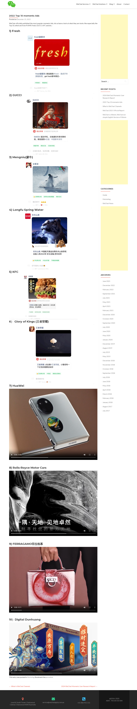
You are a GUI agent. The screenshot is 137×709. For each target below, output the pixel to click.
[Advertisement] (114, 47)
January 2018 (107, 402)
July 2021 (106, 298)
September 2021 (109, 294)
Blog (111, 4)
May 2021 (106, 302)
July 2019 (106, 352)
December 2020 (109, 315)
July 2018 (106, 377)
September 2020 (109, 323)
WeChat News (108, 203)
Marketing (30, 677)
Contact (127, 4)
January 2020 (107, 340)
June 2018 (106, 381)
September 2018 (109, 373)
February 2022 (108, 289)
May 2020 (106, 335)
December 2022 (109, 285)
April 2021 (106, 306)
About (119, 4)
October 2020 (108, 319)
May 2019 (106, 356)
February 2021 (108, 310)
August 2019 (107, 348)
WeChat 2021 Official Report (113, 110)
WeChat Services (82, 4)
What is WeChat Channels (19, 686)
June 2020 (106, 331)
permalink (49, 677)
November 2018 (109, 365)
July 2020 (106, 327)
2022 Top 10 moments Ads (112, 102)
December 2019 (109, 344)
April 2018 (106, 390)
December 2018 (109, 360)
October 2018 (108, 369)
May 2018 (106, 386)
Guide (105, 195)
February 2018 (108, 398)
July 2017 (106, 411)
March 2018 (107, 394)
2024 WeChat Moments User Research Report (79, 686)
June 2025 (106, 281)
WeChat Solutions (99, 4)
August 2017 (107, 406)
